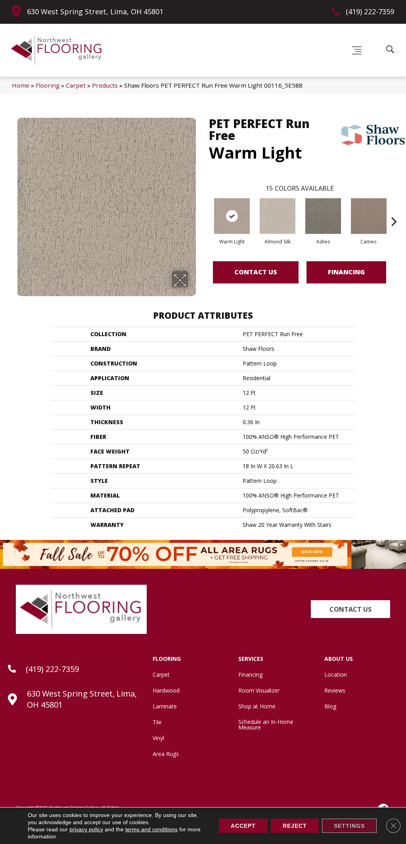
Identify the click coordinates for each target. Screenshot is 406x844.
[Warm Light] (232, 216)
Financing (346, 272)
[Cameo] (369, 216)
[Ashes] (323, 216)
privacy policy (86, 829)
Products (105, 85)
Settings (349, 826)
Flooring (47, 85)
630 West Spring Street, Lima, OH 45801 (95, 11)
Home (20, 85)
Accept (243, 826)
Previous (205, 209)
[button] (350, 609)
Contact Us (255, 272)
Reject (295, 826)
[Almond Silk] (277, 216)
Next (394, 209)
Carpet (76, 85)
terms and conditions (151, 829)
